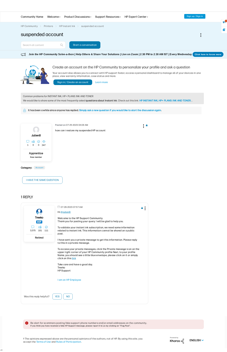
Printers (48, 26)
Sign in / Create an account (72, 82)
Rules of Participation (68, 341)
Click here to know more (208, 54)
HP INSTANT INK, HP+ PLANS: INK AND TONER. (165, 100)
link (74, 258)
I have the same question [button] (42, 180)
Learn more (101, 82)
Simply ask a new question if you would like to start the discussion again (120, 110)
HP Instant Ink (67, 26)
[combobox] (43, 45)
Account (39, 168)
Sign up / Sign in (195, 16)
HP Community (29, 26)
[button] (143, 125)
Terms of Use (43, 341)
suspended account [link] (92, 26)
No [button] (68, 296)
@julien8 (66, 212)
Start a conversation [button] (85, 44)
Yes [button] (57, 296)
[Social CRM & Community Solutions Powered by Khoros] (177, 340)
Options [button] (202, 35)
